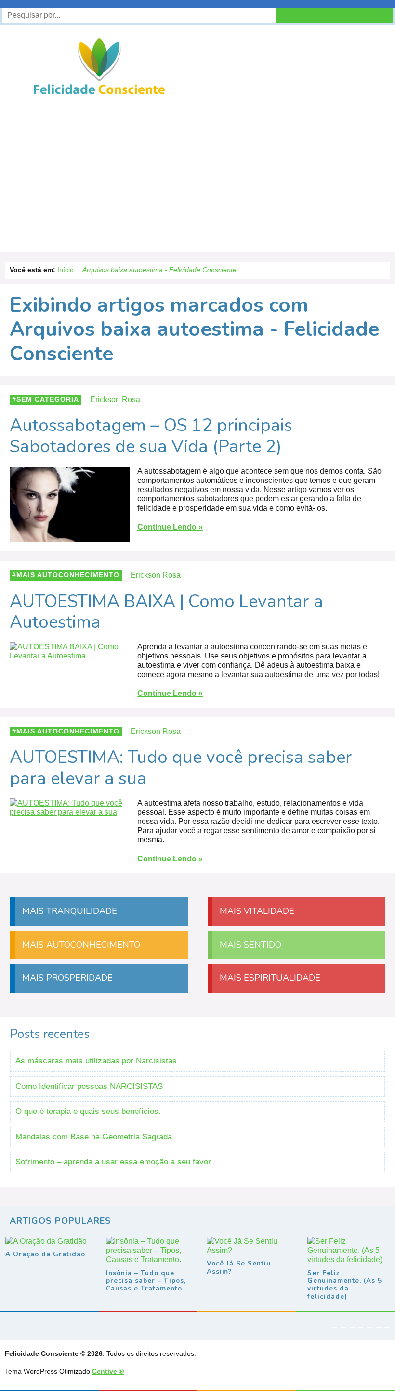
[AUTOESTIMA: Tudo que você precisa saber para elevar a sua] (70, 812)
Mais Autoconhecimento (67, 575)
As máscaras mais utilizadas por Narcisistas (96, 1060)
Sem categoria (47, 399)
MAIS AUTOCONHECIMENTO (80, 944)
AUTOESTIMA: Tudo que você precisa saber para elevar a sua (181, 767)
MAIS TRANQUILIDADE (68, 911)
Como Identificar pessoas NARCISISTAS (89, 1086)
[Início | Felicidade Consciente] (99, 93)
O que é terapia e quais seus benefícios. (88, 1111)
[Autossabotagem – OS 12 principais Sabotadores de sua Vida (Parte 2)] (70, 537)
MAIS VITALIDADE (255, 911)
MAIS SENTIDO (249, 944)
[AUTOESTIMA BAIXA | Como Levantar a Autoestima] (70, 656)
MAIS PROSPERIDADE (66, 978)
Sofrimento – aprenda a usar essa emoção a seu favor (113, 1161)
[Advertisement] (197, 170)
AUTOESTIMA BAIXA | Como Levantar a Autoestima (166, 611)
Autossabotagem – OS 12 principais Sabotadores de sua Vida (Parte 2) (151, 435)
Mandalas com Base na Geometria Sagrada (93, 1136)
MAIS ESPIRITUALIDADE (268, 978)
